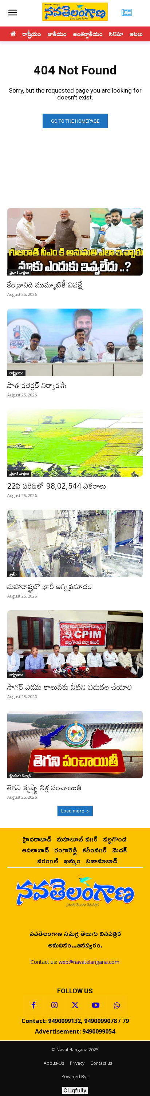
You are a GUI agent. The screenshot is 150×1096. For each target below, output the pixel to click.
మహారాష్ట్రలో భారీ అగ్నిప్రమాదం (49, 586)
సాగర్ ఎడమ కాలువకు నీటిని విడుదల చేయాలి (69, 686)
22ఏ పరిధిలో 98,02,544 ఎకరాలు (56, 485)
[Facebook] (33, 1005)
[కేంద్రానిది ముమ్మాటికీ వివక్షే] (75, 242)
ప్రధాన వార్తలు (19, 272)
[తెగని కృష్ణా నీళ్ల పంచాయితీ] (75, 744)
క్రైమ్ (13, 573)
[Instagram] (54, 1005)
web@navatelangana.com (89, 961)
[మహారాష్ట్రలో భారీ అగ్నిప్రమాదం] (75, 543)
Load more (72, 811)
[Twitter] (75, 1005)
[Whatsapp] (116, 1005)
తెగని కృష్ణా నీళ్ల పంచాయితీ (44, 787)
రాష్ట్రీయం (16, 372)
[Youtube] (96, 1005)
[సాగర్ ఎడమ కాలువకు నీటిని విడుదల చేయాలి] (75, 644)
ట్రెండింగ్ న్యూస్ (20, 775)
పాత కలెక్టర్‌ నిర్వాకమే (37, 385)
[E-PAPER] (127, 13)
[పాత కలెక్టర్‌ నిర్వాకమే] (75, 342)
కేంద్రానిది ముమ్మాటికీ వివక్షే (45, 284)
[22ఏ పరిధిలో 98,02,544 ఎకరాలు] (75, 443)
